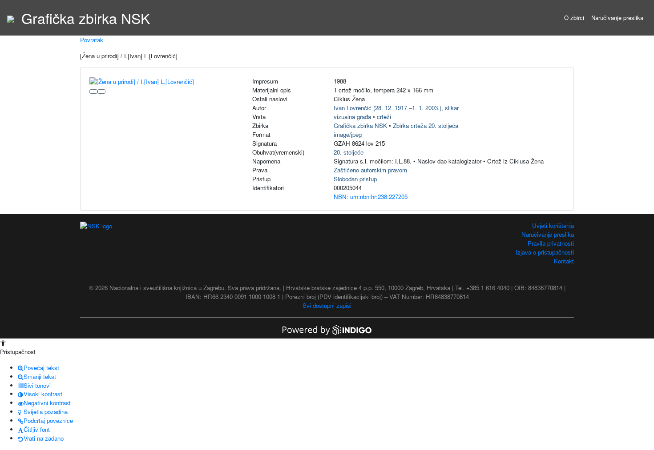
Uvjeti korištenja (553, 225)
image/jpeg (348, 134)
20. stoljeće (348, 152)
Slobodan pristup (355, 179)
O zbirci (574, 17)
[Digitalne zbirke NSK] (10, 18)
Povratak (91, 40)
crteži (384, 116)
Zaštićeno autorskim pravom (370, 170)
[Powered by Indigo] (327, 329)
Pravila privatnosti (551, 243)
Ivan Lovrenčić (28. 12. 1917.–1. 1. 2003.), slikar (396, 108)
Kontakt (564, 261)
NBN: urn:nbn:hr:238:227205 (371, 196)
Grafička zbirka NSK (360, 125)
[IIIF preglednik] (93, 91)
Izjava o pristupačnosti (545, 252)
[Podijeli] (101, 91)
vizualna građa (352, 116)
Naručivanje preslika (617, 17)
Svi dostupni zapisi (327, 305)
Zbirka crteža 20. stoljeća (425, 125)
